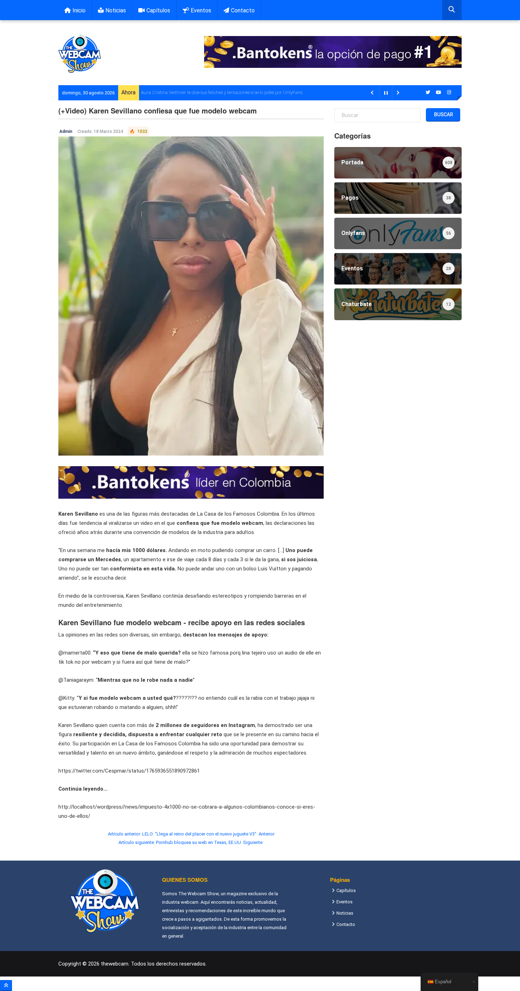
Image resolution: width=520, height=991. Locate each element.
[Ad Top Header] (333, 52)
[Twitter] (428, 92)
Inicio (79, 10)
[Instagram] (449, 92)
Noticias (115, 10)
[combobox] (452, 10)
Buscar (443, 114)
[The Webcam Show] (79, 53)
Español (442, 981)
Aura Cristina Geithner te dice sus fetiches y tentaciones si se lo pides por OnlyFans (221, 92)
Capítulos (158, 10)
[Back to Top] (6, 985)
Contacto (243, 10)
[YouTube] (438, 92)
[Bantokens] (191, 482)
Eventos (201, 10)
